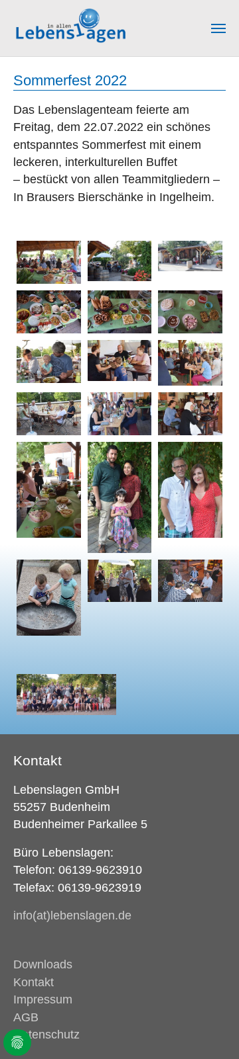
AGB (26, 1017)
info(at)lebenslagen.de (72, 915)
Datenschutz (46, 1034)
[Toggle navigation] (218, 28)
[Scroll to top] (208, 1028)
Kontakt (33, 982)
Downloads (42, 964)
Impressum (42, 999)
